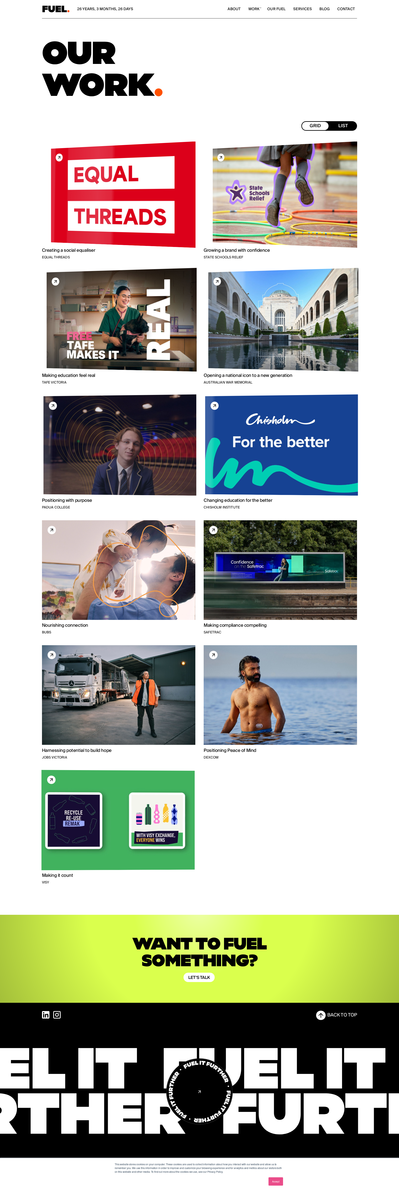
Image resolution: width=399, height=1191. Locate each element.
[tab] (315, 126)
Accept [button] (276, 1181)
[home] (56, 9)
